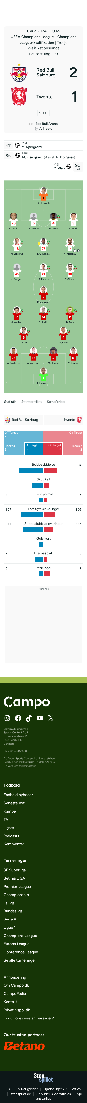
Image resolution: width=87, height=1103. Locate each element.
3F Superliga (15, 870)
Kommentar (14, 844)
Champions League (20, 935)
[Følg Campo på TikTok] (29, 718)
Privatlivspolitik (17, 1010)
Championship (16, 894)
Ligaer (9, 827)
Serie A (10, 919)
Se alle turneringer (20, 960)
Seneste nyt (14, 803)
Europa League (16, 944)
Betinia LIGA (14, 878)
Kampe (10, 811)
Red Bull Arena (46, 124)
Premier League (17, 886)
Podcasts (11, 836)
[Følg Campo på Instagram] (7, 718)
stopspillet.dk (21, 1094)
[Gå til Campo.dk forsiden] (27, 708)
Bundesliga (13, 911)
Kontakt (10, 1001)
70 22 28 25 (72, 1089)
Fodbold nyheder (18, 794)
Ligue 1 (10, 927)
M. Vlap (59, 168)
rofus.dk (65, 1094)
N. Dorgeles (65, 157)
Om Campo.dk (16, 985)
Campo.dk (10, 728)
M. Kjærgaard (32, 147)
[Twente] (43, 96)
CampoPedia (15, 993)
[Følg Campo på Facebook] (18, 718)
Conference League (21, 952)
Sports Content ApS (16, 732)
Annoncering (15, 977)
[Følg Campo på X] (50, 718)
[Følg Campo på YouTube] (40, 718)
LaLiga (9, 903)
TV (6, 819)
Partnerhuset (26, 762)
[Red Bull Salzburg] (43, 72)
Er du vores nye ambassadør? (29, 1018)
